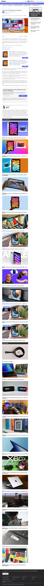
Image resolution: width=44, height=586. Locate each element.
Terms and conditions (5, 577)
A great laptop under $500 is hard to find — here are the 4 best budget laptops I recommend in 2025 (35, 14)
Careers (33, 579)
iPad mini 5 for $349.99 (17, 41)
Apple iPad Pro (17, 76)
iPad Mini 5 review (7, 71)
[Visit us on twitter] (28, 1)
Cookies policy (34, 577)
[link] (5, 54)
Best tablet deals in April (9, 47)
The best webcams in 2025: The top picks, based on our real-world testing (36, 23)
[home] (2, 3)
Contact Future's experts (15, 577)
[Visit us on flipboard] (32, 1)
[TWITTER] (7, 107)
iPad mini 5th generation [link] (14, 52)
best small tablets (19, 38)
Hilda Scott (8, 106)
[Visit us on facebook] (27, 1)
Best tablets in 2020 (6, 48)
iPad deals (11, 45)
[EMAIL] (8, 107)
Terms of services (13, 98)
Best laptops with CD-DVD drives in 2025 (35, 31)
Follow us (22, 36)
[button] (41, 1)
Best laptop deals (35, 5)
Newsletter (26, 36)
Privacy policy (24, 577)
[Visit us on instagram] (31, 1)
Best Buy (8, 49)
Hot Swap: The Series (27, 5)
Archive (23, 579)
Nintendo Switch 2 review (18, 5)
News (3, 12)
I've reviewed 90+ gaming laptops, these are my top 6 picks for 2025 (35, 27)
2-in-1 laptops (10, 5)
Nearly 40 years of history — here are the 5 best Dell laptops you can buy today (36, 19)
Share (4, 36)
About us (13, 579)
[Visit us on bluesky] (30, 1)
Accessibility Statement (5, 579)
